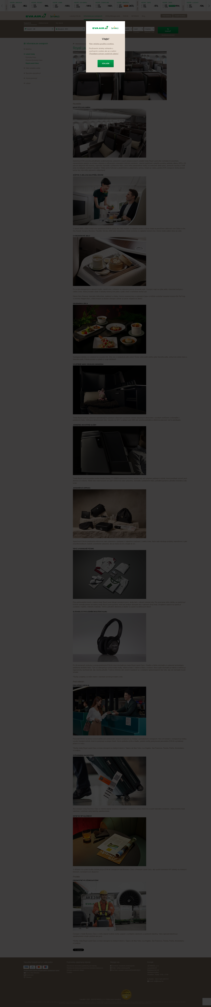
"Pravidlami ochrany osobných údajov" (104, 54)
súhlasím (105, 63)
